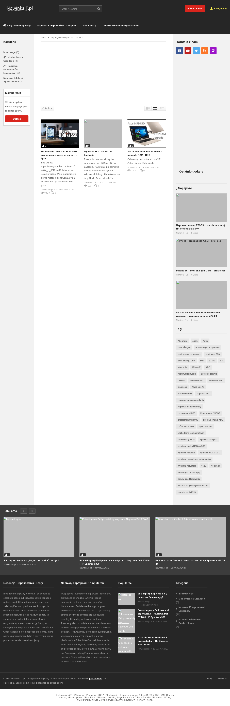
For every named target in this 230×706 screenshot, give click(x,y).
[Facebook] (179, 50)
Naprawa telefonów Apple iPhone (189, 621)
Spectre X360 (205, 426)
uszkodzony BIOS (186, 439)
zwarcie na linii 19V (187, 492)
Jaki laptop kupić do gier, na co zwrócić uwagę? (31, 560)
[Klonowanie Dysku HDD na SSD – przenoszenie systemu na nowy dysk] (60, 133)
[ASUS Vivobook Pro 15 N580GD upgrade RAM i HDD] (146, 133)
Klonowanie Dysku (187, 374)
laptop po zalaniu (209, 374)
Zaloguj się (220, 8)
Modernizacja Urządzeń (191, 598)
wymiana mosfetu (186, 453)
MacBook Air (198, 387)
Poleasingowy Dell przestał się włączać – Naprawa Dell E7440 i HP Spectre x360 (114, 562)
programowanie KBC (213, 420)
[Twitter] (196, 50)
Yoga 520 (215, 466)
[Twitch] (213, 50)
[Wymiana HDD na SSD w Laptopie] (103, 133)
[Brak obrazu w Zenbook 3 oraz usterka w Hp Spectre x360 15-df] (190, 537)
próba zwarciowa (186, 426)
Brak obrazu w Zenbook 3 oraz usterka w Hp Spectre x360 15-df (190, 562)
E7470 (212, 361)
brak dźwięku (184, 347)
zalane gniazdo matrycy (189, 472)
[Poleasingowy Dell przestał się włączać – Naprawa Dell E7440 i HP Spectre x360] (114, 537)
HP (221, 361)
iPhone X (196, 367)
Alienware (182, 341)
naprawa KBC (203, 393)
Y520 (203, 466)
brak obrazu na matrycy (189, 354)
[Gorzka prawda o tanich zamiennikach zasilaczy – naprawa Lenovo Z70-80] (201, 295)
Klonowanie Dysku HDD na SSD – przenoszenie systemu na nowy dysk (60, 155)
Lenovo (181, 380)
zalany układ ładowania (189, 479)
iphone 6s (182, 367)
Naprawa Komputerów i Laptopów (56, 25)
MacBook (182, 387)
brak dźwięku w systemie (207, 347)
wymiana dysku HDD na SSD (191, 446)
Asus (205, 341)
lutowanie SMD (216, 380)
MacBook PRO (185, 393)
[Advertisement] (17, 181)
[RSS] (204, 50)
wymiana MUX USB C (210, 453)
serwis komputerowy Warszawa (122, 25)
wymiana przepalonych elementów (194, 459)
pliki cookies (95, 678)
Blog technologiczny (18, 25)
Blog (209, 678)
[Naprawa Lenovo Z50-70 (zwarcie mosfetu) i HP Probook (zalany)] (201, 207)
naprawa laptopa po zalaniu (191, 400)
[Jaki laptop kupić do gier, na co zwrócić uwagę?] (39, 537)
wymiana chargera (209, 439)
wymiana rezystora (187, 466)
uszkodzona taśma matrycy (191, 433)
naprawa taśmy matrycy (189, 407)
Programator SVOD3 (210, 413)
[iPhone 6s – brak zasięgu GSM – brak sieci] (201, 253)
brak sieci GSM (213, 354)
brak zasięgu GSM (186, 361)
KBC (208, 367)
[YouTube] (188, 50)
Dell (202, 361)
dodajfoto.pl (90, 25)
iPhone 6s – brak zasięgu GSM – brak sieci (200, 270)
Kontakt (222, 678)
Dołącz (17, 118)
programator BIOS (186, 413)
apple (195, 341)
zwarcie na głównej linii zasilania (193, 485)
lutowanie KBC (197, 380)
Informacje (9, 52)
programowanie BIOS (188, 420)
